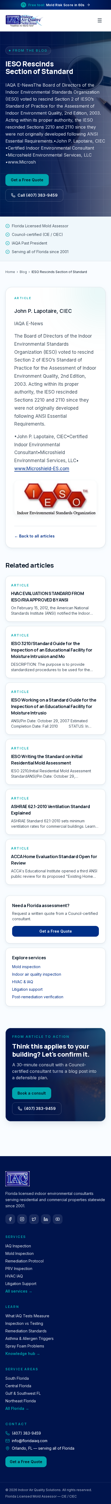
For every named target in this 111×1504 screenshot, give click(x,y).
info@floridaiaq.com (29, 1440)
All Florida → (17, 1408)
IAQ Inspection (18, 1246)
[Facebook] (10, 1219)
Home (10, 272)
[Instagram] (22, 1219)
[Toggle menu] (100, 20)
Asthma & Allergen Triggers (29, 1338)
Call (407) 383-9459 (38, 195)
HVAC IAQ (14, 1276)
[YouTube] (58, 1219)
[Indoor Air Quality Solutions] (25, 20)
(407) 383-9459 (40, 1108)
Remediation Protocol (24, 1261)
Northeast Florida (20, 1401)
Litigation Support (20, 1283)
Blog (23, 272)
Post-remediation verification (37, 997)
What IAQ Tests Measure (27, 1316)
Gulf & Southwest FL (23, 1393)
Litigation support (27, 989)
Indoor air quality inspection (36, 974)
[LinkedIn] (46, 1219)
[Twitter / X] (34, 1219)
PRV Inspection (18, 1268)
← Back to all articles (34, 536)
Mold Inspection (19, 1253)
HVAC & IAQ (22, 981)
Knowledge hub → (22, 1353)
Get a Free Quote (27, 180)
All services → (18, 1291)
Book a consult (32, 1093)
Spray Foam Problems (24, 1346)
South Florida (17, 1378)
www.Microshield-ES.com (41, 468)
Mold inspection (26, 966)
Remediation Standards (26, 1331)
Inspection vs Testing (24, 1323)
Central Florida (18, 1385)
